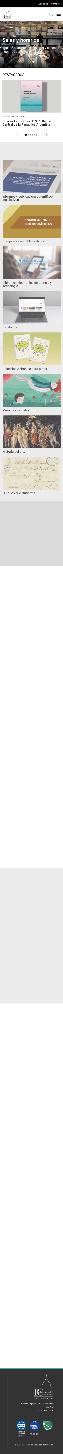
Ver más (31, 857)
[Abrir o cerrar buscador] (51, 14)
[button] (30, 62)
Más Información (48, 1246)
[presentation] (20, 62)
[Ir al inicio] (6, 13)
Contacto (56, 3)
